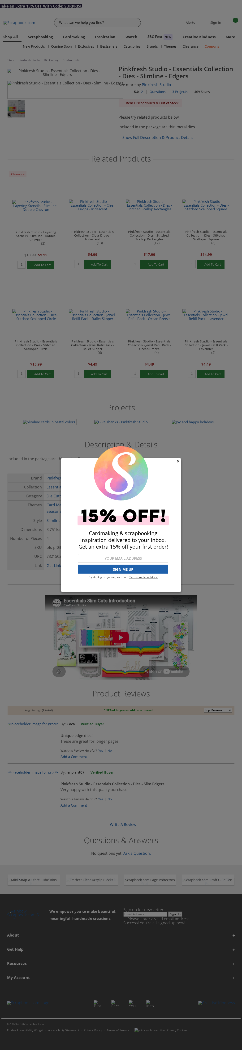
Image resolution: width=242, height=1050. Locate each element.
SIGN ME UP (123, 569)
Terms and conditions (143, 577)
